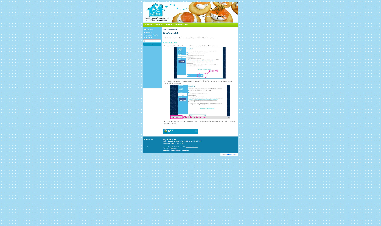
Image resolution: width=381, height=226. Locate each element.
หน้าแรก (164, 29)
